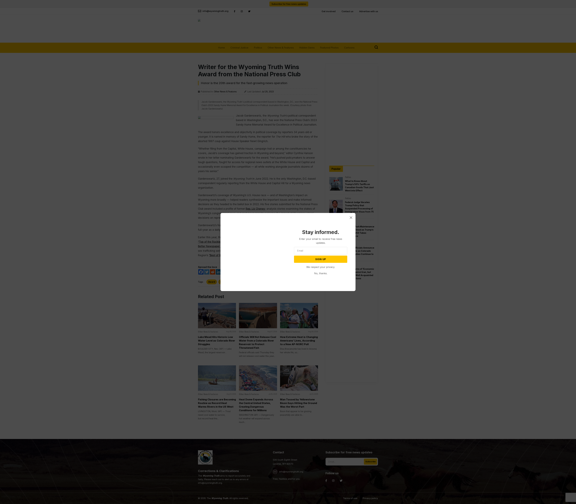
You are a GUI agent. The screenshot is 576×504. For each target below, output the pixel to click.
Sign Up (320, 259)
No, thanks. (320, 273)
